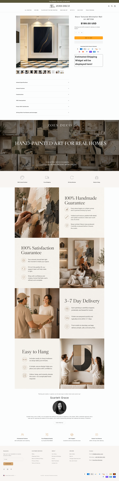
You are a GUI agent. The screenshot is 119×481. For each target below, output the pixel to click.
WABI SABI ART (63, 10)
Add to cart (88, 37)
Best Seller (72, 454)
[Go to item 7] (44, 72)
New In (71, 456)
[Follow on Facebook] (4, 469)
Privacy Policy (35, 460)
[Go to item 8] (49, 72)
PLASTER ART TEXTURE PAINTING (49, 10)
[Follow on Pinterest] (11, 469)
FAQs (33, 454)
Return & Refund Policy (37, 458)
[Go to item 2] (22, 72)
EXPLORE (36, 10)
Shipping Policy (36, 456)
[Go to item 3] (27, 72)
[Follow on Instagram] (7, 469)
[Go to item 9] (53, 72)
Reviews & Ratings (56, 456)
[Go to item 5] (36, 72)
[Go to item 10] (58, 72)
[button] (88, 42)
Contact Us (54, 463)
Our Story (54, 454)
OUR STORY (80, 10)
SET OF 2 (72, 10)
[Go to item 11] (62, 72)
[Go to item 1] (18, 72)
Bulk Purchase (55, 460)
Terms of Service (36, 463)
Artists (53, 458)
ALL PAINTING (28, 10)
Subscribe (8, 463)
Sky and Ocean (73, 460)
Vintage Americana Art (75, 458)
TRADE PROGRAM (90, 10)
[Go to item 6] (40, 72)
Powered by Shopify (53, 475)
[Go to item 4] (31, 72)
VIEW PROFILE (59, 422)
